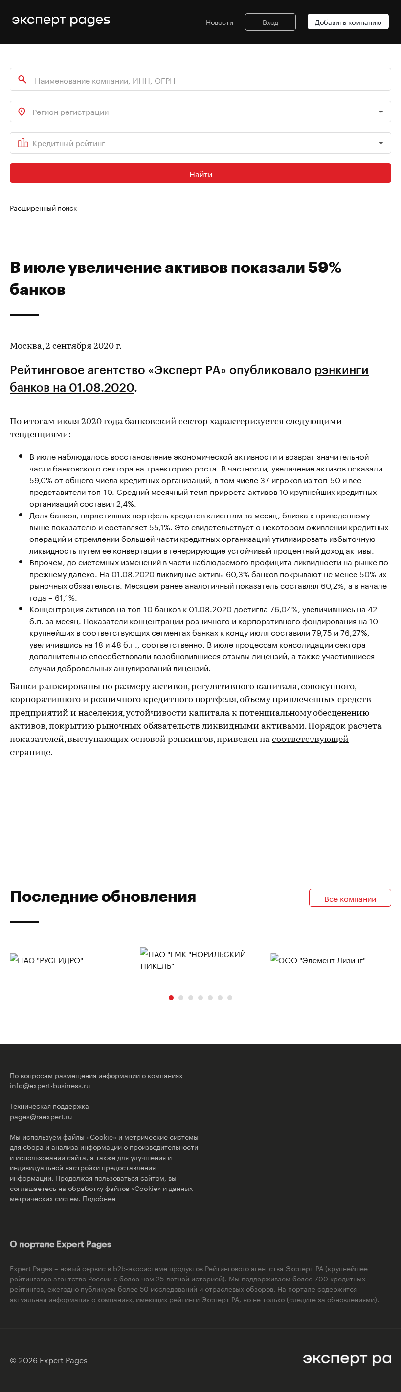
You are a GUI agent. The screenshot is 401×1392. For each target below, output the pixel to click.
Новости (219, 21)
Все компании (350, 898)
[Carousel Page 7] (229, 997)
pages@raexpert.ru (41, 1115)
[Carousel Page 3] (190, 997)
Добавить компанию (348, 21)
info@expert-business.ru (50, 1084)
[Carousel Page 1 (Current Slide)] (171, 997)
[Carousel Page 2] (180, 997)
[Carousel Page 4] (200, 997)
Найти (200, 173)
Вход (270, 21)
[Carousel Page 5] (210, 997)
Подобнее (99, 1197)
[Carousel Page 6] (220, 997)
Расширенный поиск (43, 207)
